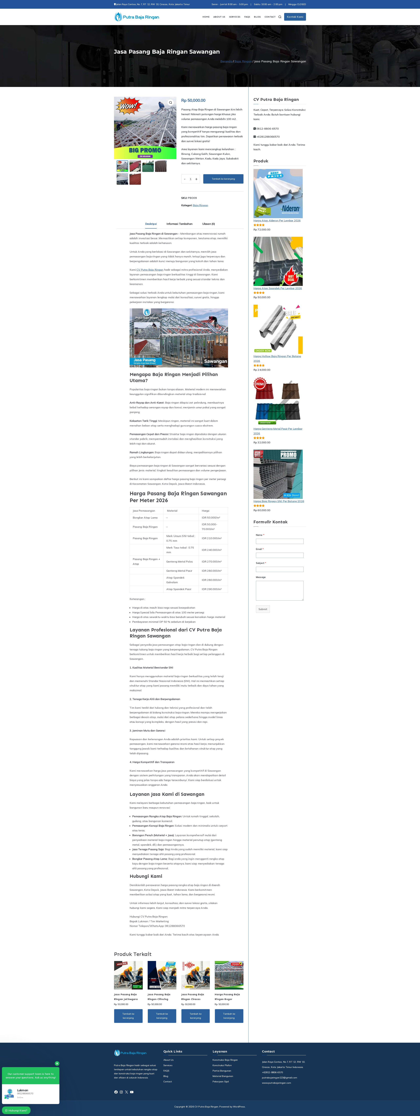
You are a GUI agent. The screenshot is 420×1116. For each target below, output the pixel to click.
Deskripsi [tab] (151, 223)
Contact (167, 1081)
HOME (206, 16)
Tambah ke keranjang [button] (128, 1015)
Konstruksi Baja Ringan (225, 1059)
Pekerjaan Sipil (221, 1081)
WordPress (239, 1106)
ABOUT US (219, 16)
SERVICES (234, 16)
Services (167, 1065)
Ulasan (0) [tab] (208, 223)
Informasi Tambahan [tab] (179, 223)
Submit (263, 609)
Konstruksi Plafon (222, 1065)
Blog (165, 1076)
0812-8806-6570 (267, 128)
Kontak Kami (295, 16)
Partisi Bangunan (222, 1070)
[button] (171, 102)
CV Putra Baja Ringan (149, 269)
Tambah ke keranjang (223, 178)
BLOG (257, 16)
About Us (168, 1059)
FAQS (247, 16)
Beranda (226, 61)
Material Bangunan (223, 1076)
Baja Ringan (243, 61)
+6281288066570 (268, 136)
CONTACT (270, 16)
